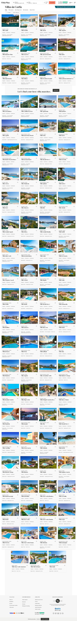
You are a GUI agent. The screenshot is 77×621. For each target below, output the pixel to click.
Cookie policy (37, 603)
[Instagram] (58, 613)
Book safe (24, 601)
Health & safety (37, 609)
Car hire (10, 603)
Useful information (38, 607)
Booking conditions (38, 605)
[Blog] (63, 613)
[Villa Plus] (5, 2)
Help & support (25, 599)
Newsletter (11, 601)
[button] (17, 29)
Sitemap (23, 604)
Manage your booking (26, 605)
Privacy (36, 601)
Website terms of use (38, 599)
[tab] (7, 10)
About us (11, 599)
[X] (56, 613)
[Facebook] (53, 613)
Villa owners (11, 607)
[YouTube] (60, 613)
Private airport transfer (13, 605)
